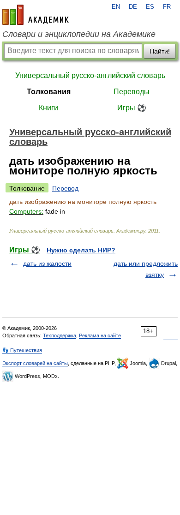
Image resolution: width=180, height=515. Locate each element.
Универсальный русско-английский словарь (90, 75)
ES (150, 7)
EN (116, 7)
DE (133, 7)
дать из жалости (47, 263)
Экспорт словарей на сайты (35, 363)
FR (167, 7)
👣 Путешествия (22, 350)
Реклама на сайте (100, 335)
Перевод (65, 188)
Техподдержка (59, 335)
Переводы (132, 92)
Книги (48, 108)
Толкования (49, 92)
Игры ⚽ (131, 108)
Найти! (160, 51)
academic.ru (35, 15)
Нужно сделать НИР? (81, 250)
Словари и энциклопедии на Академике (79, 34)
